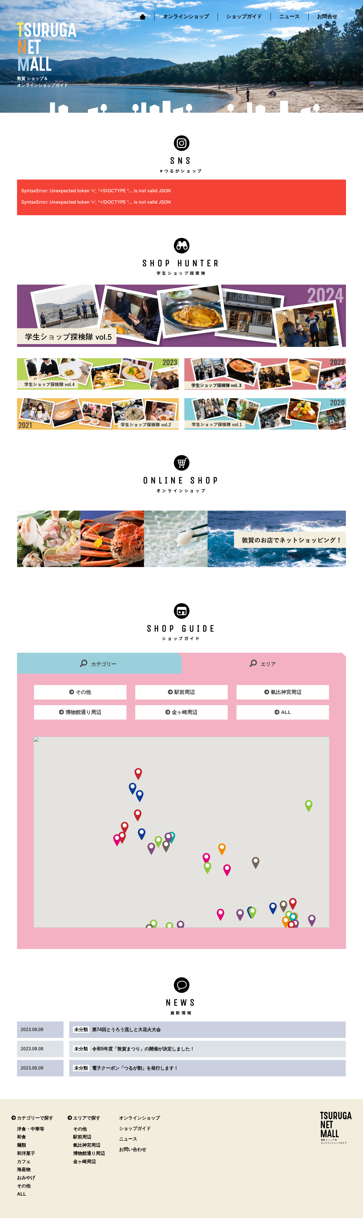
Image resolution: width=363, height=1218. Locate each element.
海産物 (24, 1169)
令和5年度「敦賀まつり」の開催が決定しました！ (134, 1048)
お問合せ (327, 16)
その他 (82, 692)
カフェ (24, 1161)
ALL (285, 712)
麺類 (21, 1145)
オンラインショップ (186, 16)
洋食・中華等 (30, 1129)
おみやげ (26, 1177)
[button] (168, 839)
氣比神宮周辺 (285, 692)
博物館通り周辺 (82, 712)
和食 (21, 1136)
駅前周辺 (184, 692)
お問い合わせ (132, 1149)
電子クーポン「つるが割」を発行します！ (126, 1068)
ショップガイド (244, 16)
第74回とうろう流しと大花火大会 (117, 1029)
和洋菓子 (26, 1153)
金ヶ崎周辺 (183, 712)
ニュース (289, 16)
